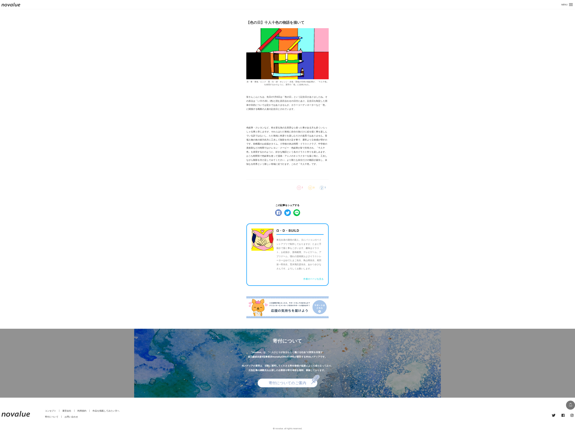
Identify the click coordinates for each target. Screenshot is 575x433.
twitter (287, 212)
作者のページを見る (313, 278)
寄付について (51, 416)
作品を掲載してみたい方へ (106, 410)
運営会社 (66, 410)
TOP (570, 406)
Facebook (278, 212)
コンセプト (50, 410)
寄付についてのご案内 (287, 383)
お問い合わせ (71, 416)
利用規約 (81, 410)
